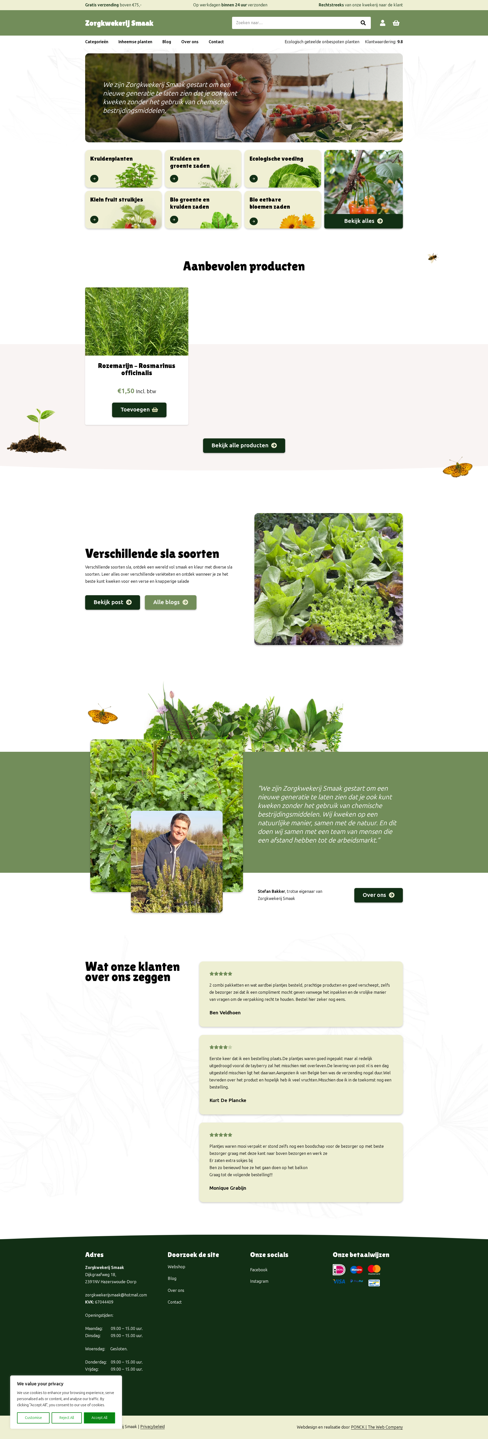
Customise (33, 1418)
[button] (110, 42)
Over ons (176, 1290)
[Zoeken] (363, 22)
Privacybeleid (152, 1426)
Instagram (259, 1281)
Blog (172, 1278)
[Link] (382, 22)
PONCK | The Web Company (377, 1427)
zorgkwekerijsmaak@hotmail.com (116, 1295)
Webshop (176, 1266)
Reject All (66, 1418)
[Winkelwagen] (396, 23)
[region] (66, 1402)
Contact (175, 1302)
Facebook (259, 1269)
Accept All (99, 1418)
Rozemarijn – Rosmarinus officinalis (136, 369)
